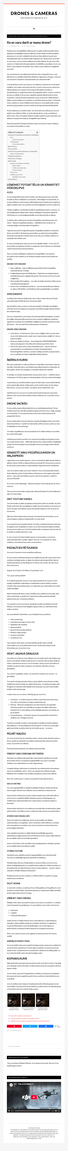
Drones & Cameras (34, 13)
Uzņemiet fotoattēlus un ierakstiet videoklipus (23, 135)
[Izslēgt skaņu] (56, 1111)
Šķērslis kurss (12, 146)
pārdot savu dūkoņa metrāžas (19, 163)
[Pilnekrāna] (59, 1111)
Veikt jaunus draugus (15, 158)
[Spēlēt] (9, 1111)
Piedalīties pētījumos (15, 156)
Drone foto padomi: (18, 139)
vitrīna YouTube (17, 170)
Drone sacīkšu (12, 149)
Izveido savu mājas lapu (19, 168)
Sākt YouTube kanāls (16, 154)
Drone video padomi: (18, 144)
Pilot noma (13, 172)
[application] (34, 1097)
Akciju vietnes (16, 165)
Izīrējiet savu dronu (16, 174)
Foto (11, 137)
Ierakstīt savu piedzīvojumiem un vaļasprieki (22, 151)
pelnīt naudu (12, 161)
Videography (14, 142)
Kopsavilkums (12, 179)
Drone (19, 1030)
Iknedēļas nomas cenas (19, 177)
